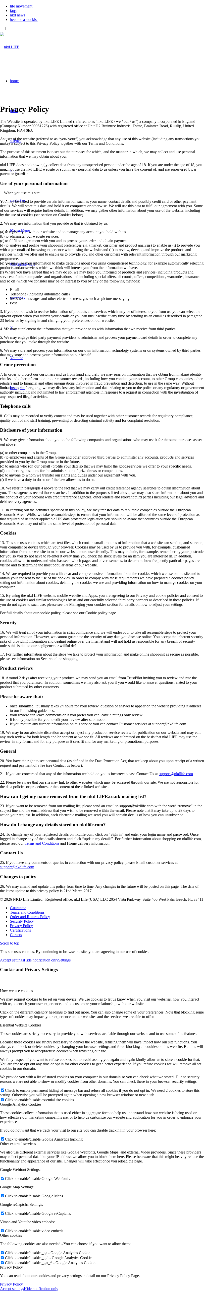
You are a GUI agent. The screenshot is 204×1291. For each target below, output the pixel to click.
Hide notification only (41, 960)
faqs (13, 10)
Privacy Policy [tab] (11, 1267)
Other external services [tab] (18, 1144)
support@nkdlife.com (176, 774)
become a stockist (24, 19)
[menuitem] (107, 6)
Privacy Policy (11, 1284)
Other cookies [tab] (11, 1235)
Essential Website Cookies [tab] (20, 1025)
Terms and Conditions (42, 843)
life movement (21, 6)
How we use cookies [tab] (16, 991)
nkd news (17, 15)
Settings (64, 960)
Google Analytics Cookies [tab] (20, 1104)
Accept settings (12, 960)
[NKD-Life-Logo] (9, 47)
